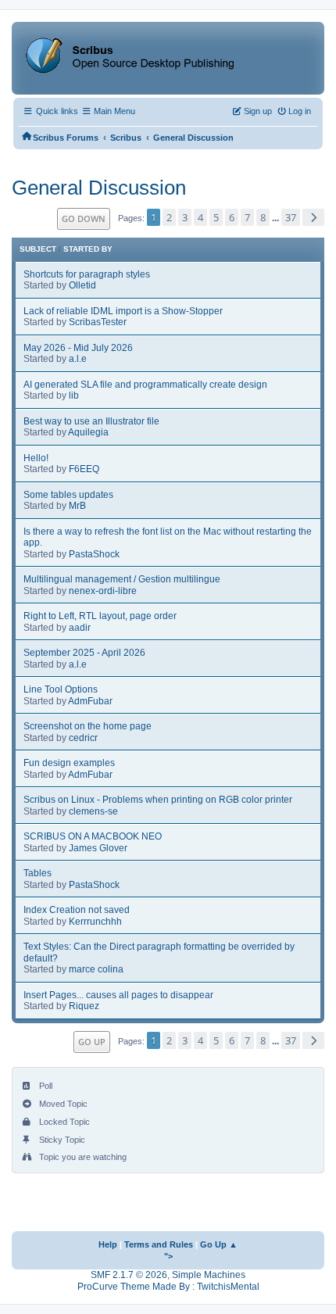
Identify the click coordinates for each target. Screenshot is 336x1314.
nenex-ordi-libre (103, 590)
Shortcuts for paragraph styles (86, 274)
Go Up (91, 1041)
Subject (38, 249)
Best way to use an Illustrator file (91, 421)
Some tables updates (68, 494)
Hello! (35, 458)
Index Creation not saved (76, 909)
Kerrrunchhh (95, 921)
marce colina (96, 969)
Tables (37, 873)
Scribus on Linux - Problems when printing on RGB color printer (157, 799)
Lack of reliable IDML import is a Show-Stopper (123, 311)
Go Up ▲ (219, 1244)
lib (74, 395)
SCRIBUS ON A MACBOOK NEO (92, 836)
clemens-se (93, 811)
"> (168, 1256)
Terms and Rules (158, 1244)
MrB (77, 505)
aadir (80, 627)
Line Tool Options (60, 689)
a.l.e (78, 358)
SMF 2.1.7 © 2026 (129, 1274)
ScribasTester (98, 322)
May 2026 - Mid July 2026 (78, 347)
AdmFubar (90, 701)
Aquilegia (88, 432)
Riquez (84, 1006)
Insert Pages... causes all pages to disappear (118, 995)
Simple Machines (208, 1274)
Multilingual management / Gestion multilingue (121, 579)
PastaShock (94, 554)
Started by (88, 249)
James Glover (98, 848)
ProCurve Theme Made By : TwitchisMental (168, 1286)
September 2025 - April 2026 (84, 652)
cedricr (83, 737)
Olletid (82, 285)
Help (107, 1244)
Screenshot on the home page (87, 726)
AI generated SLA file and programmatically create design (145, 384)
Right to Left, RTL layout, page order (100, 615)
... (276, 218)
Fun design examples (69, 762)
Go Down (83, 218)
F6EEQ (84, 469)
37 (290, 217)
